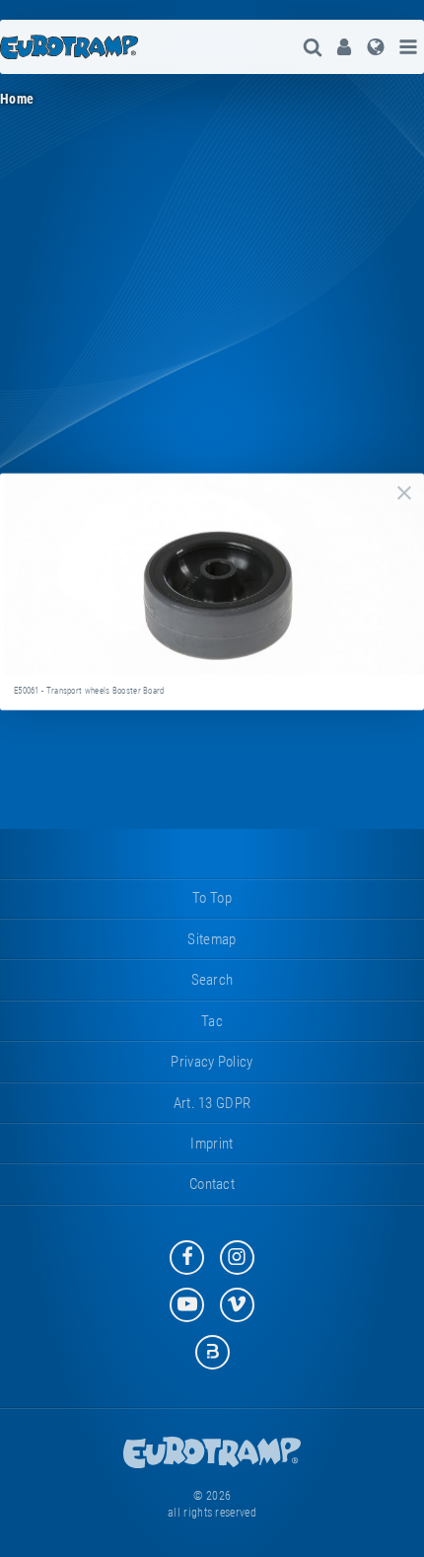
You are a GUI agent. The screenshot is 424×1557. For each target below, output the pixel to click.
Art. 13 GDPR (212, 1103)
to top (212, 898)
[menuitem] (344, 47)
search (212, 980)
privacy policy (211, 1062)
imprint (211, 1143)
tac (212, 1021)
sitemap (211, 939)
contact (212, 1184)
